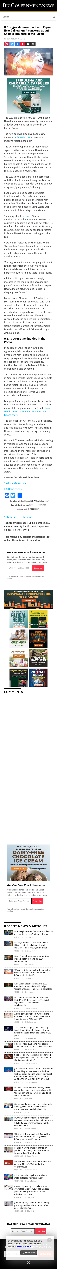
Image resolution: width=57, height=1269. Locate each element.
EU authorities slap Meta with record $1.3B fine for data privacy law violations (33, 1045)
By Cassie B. (29, 978)
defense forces (22, 137)
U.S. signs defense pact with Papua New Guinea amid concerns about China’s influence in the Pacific (32, 973)
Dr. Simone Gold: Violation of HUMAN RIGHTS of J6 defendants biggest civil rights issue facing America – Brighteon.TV (31, 1001)
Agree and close (28, 1252)
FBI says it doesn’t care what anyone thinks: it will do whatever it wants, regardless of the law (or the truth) (31, 945)
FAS (48, 523)
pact (33, 526)
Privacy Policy (24, 1246)
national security (13, 526)
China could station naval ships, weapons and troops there (27, 411)
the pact (26, 216)
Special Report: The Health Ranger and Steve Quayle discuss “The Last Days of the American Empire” (32, 1057)
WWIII (26, 529)
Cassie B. (21, 39)
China (32, 523)
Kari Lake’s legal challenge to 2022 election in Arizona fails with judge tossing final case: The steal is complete (33, 986)
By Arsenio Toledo (31, 1142)
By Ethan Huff (29, 937)
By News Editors (31, 1082)
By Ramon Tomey (31, 1156)
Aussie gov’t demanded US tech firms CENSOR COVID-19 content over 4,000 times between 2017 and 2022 (32, 1016)
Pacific (26, 526)
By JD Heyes (29, 965)
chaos (24, 523)
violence (17, 529)
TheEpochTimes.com (15, 483)
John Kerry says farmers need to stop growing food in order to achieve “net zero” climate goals (32, 1205)
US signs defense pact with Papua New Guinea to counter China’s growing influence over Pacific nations (32, 1137)
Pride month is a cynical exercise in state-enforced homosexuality (30, 1176)
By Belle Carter (30, 1022)
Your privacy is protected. (16, 576)
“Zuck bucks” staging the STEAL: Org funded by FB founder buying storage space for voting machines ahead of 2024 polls (33, 1031)
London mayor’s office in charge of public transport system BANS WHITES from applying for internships (32, 1150)
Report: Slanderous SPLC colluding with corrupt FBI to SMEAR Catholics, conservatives (32, 1164)
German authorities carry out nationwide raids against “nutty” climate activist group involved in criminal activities (33, 1107)
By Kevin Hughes (31, 1008)
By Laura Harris (30, 1050)
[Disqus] (28, 732)
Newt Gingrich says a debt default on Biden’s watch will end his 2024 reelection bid (31, 959)
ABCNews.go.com (13, 489)
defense (40, 523)
